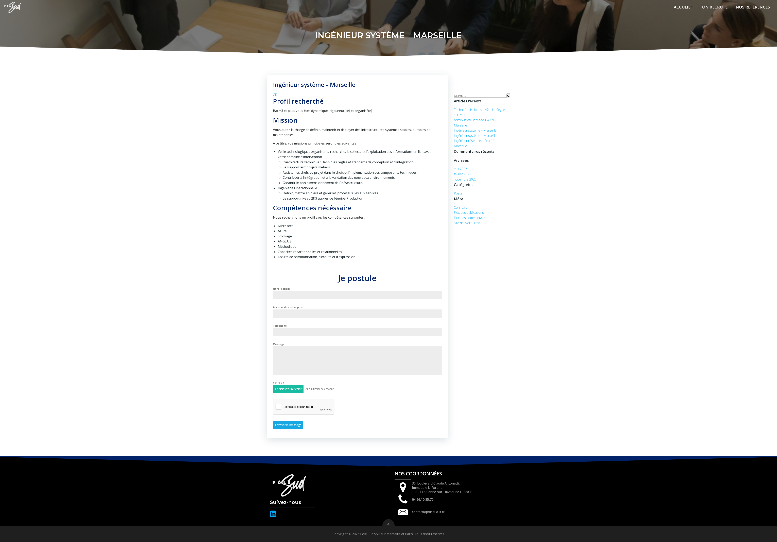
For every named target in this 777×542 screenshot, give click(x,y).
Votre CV (278, 382)
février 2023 (462, 174)
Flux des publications (469, 212)
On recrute (715, 7)
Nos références (753, 7)
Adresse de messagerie (288, 307)
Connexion (461, 207)
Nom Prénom (281, 288)
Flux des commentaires (470, 218)
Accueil (682, 7)
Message (278, 344)
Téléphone (280, 325)
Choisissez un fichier (288, 389)
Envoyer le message (288, 425)
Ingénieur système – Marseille (475, 130)
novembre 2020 (465, 179)
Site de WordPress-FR (469, 223)
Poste (458, 193)
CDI (275, 94)
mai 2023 (460, 169)
